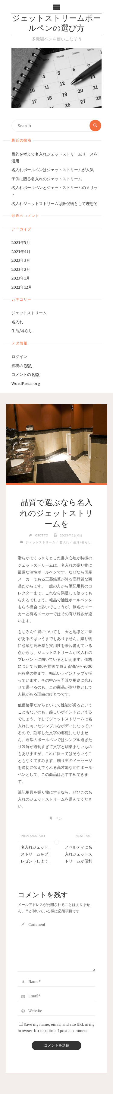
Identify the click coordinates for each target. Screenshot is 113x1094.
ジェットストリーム (29, 312)
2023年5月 (20, 242)
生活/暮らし (22, 330)
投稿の (21, 365)
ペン (58, 818)
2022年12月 (21, 287)
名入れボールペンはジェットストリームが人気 (52, 169)
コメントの (25, 374)
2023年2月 (20, 269)
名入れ (17, 321)
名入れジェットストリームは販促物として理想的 (54, 203)
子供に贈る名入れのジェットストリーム (46, 178)
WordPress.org (25, 383)
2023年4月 (20, 251)
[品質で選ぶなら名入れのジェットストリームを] (56, 443)
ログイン (19, 356)
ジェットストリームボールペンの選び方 (56, 24)
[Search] (95, 125)
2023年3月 (20, 260)
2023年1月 (20, 278)
